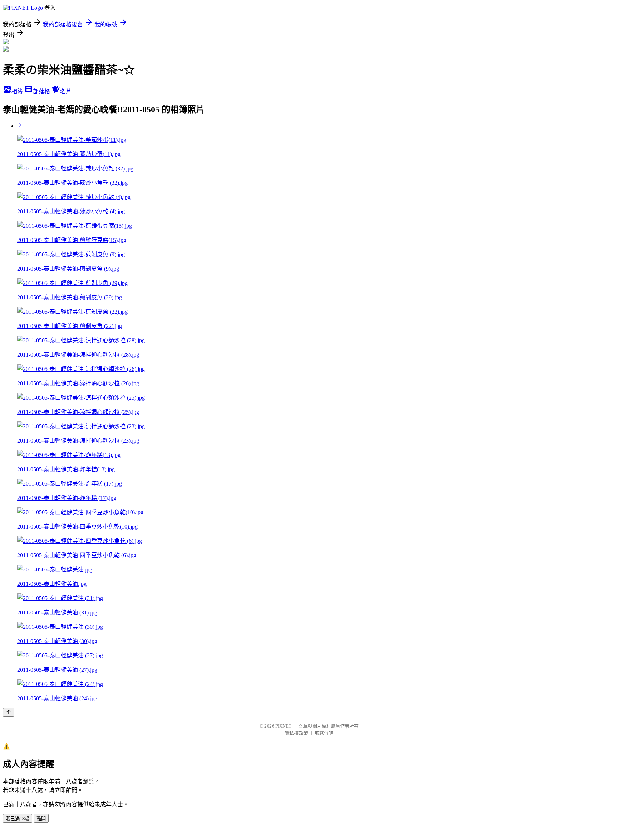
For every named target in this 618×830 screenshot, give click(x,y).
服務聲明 (324, 733)
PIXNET (283, 726)
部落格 (42, 91)
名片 (66, 91)
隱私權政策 (296, 733)
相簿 (17, 91)
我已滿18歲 (17, 818)
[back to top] (8, 712)
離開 (41, 818)
